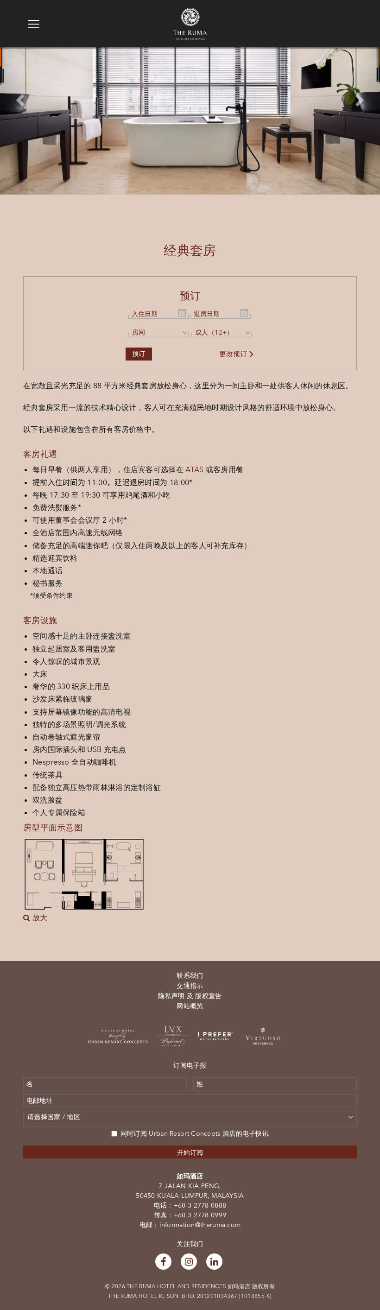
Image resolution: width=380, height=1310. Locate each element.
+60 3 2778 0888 (200, 1205)
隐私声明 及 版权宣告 (190, 996)
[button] (19, 97)
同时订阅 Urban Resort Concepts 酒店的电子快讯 (194, 1133)
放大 (38, 917)
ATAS (194, 469)
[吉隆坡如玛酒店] (190, 12)
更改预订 (233, 353)
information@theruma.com (200, 1225)
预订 (139, 353)
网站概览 (190, 1006)
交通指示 (190, 985)
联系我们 (190, 975)
